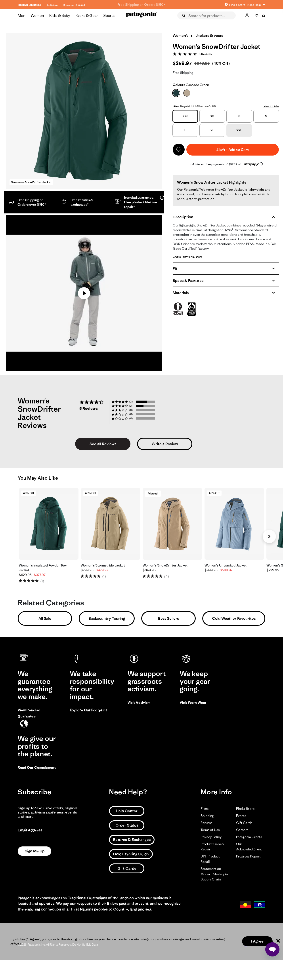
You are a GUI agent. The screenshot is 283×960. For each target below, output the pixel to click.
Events (241, 816)
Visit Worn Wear (193, 702)
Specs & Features (188, 280)
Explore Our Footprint (88, 710)
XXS (185, 116)
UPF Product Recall (210, 859)
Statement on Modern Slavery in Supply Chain (214, 874)
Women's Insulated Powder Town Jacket (44, 567)
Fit (175, 268)
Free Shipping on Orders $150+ (141, 4)
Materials (181, 292)
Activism (52, 5)
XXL (239, 130)
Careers (242, 830)
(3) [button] (131, 401)
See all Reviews (103, 443)
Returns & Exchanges (132, 839)
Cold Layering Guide (131, 854)
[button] (179, 150)
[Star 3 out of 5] (28, 580)
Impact (230, 21)
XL (212, 130)
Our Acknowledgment (249, 846)
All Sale (44, 618)
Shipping (207, 816)
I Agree (257, 941)
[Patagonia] (141, 15)
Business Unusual (74, 5)
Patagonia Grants (249, 837)
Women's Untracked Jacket (226, 565)
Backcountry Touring (106, 618)
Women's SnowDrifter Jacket (165, 565)
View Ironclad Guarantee (29, 713)
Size (176, 106)
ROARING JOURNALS (29, 5)
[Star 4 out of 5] (32, 580)
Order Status (126, 825)
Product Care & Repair (212, 846)
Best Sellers (168, 618)
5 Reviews (205, 54)
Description (183, 217)
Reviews (188, 21)
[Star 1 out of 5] (20, 580)
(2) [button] (130, 405)
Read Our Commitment (37, 767)
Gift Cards (126, 868)
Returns (206, 823)
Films (204, 808)
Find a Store (245, 808)
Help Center (127, 810)
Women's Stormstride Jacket (103, 565)
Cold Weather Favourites (234, 618)
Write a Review (165, 443)
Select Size (254, 22)
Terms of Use (210, 830)
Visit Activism (139, 702)
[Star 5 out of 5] (36, 580)
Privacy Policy (211, 837)
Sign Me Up (34, 851)
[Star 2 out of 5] (24, 580)
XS (212, 116)
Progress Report (248, 856)
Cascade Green (191, 85)
